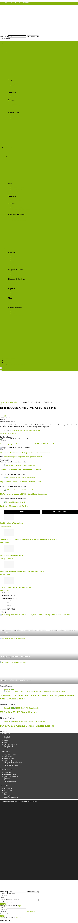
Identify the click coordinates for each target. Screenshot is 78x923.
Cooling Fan (16, 311)
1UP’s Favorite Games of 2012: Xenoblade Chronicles (23, 494)
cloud (5, 457)
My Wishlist (8, 790)
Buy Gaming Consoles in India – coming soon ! (20, 481)
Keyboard (7, 778)
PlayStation (16, 84)
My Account (8, 788)
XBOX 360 (4, 542)
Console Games (9, 147)
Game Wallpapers (9, 359)
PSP (13, 85)
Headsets (15, 283)
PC (13, 262)
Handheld (15, 118)
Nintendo (15, 260)
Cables (14, 275)
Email (2, 898)
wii (41, 457)
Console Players (17, 801)
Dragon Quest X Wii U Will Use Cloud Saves (26, 430)
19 (12, 526)
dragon (13, 457)
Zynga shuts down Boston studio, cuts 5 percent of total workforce (23, 571)
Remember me (7, 914)
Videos (6, 360)
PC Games (15, 218)
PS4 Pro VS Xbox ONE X (16, 364)
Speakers (15, 285)
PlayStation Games (18, 187)
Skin (13, 313)
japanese (22, 457)
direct (9, 457)
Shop (5, 42)
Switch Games (17, 207)
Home (5, 2)
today (38, 457)
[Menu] (1, 368)
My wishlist (26, 2)
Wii (20, 402)
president (33, 457)
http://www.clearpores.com (8, 433)
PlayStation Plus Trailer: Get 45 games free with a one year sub (25, 453)
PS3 (8, 600)
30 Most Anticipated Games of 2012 (12, 555)
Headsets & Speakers (11, 776)
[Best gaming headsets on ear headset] (12, 638)
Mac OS (15, 264)
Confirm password (6, 902)
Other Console (17, 116)
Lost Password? (31, 911)
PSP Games (16, 191)
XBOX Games (17, 200)
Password (9, 900)
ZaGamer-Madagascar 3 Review (14, 506)
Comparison (8, 362)
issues (17, 457)
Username (3, 895)
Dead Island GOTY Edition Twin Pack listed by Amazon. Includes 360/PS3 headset (28, 539)
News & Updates (5, 575)
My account (17, 2)
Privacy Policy (8, 796)
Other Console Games (19, 220)
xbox (13, 258)
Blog (11, 2)
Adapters (15, 273)
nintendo (27, 457)
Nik (5, 416)
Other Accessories (10, 782)
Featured (4, 593)
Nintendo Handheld (18, 106)
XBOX (14, 96)
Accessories (8, 249)
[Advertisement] (39, 386)
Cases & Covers (17, 315)
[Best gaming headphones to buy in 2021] (13, 662)
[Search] (1, 370)
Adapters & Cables (10, 774)
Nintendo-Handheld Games (21, 209)
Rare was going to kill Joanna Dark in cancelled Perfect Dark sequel (27, 444)
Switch (14, 104)
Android (15, 266)
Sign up (3, 904)
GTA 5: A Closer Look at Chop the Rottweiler (16, 587)
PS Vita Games (17, 189)
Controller (7, 772)
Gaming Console (9, 44)
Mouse (6, 780)
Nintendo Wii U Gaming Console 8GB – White (20, 469)
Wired (14, 294)
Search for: (3, 36)
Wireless (15, 292)
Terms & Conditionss (11, 798)
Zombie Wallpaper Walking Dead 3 (12, 523)
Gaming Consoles (11, 402)
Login (2, 916)
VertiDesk (34, 801)
